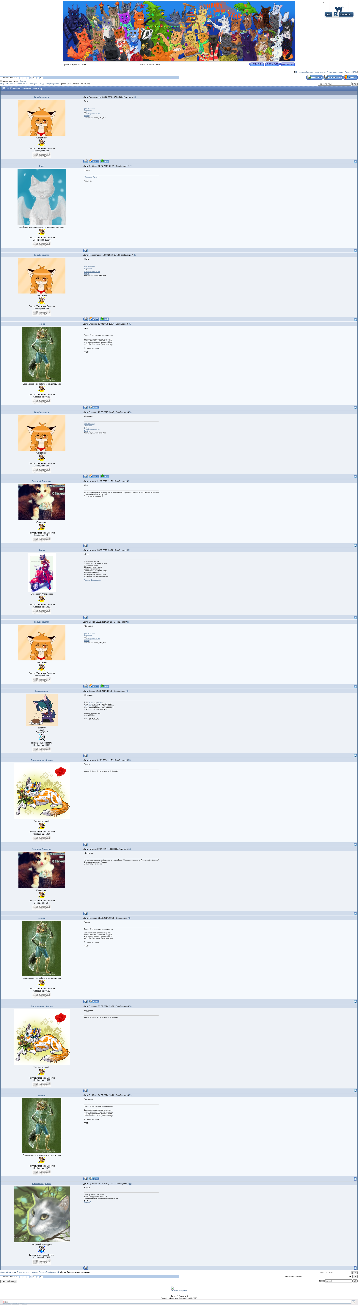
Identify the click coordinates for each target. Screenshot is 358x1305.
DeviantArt (88, 1202)
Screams (87, 706)
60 (130, 1183)
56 (129, 849)
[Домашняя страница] (94, 161)
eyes (100, 702)
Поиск (348, 72)
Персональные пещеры (27, 84)
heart (91, 702)
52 (129, 550)
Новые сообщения (304, 72)
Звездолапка (41, 691)
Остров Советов (7, 84)
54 (128, 691)
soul (90, 704)
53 (128, 622)
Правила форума (334, 72)
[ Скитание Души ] (91, 177)
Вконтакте (88, 110)
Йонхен (41, 324)
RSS (354, 72)
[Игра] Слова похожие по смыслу (75, 84)
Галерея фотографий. (92, 580)
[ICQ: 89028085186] (104, 161)
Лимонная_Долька (41, 1183)
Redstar (23, 81)
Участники (320, 72)
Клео (41, 166)
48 (135, 255)
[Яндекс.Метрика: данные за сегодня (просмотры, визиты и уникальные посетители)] (179, 1289)
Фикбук (87, 116)
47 (130, 166)
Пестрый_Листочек (41, 481)
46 (135, 97)
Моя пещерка (89, 108)
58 (130, 1006)
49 (130, 324)
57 (130, 918)
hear (100, 706)
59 (130, 1095)
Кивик (42, 550)
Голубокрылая (41, 97)
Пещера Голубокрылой (49, 84)
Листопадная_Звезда (42, 760)
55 (129, 760)
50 (130, 412)
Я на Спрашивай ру (92, 114)
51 (129, 481)
